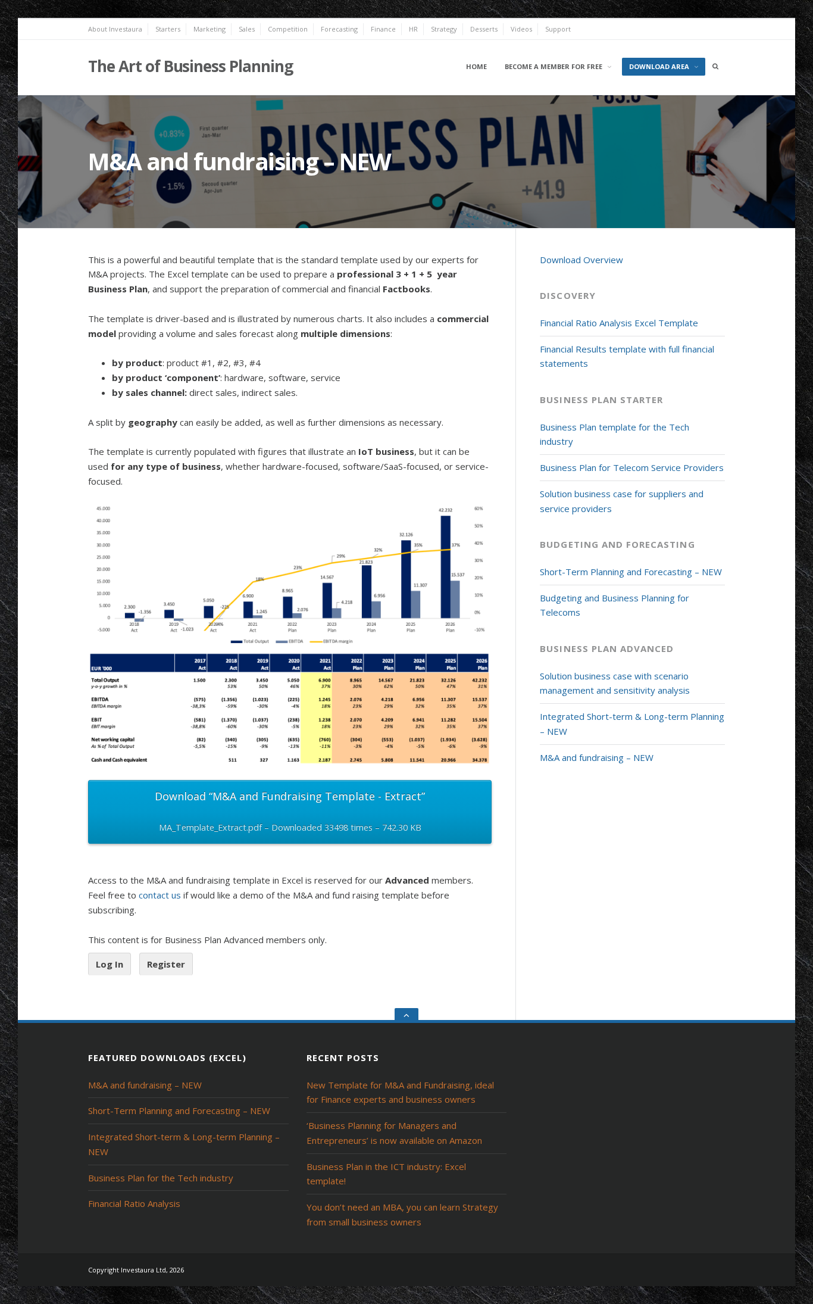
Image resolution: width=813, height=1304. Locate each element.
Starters (167, 28)
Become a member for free (553, 66)
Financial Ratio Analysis (134, 1203)
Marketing (209, 28)
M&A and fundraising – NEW (596, 757)
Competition (288, 28)
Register (166, 964)
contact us (160, 895)
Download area (659, 66)
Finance (383, 28)
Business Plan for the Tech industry (160, 1178)
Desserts (484, 28)
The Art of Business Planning (190, 66)
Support (558, 28)
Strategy (444, 28)
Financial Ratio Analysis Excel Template (619, 323)
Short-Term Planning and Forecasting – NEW (631, 572)
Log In (109, 964)
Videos (521, 28)
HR (413, 28)
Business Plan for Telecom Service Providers (632, 467)
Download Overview (581, 260)
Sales (247, 28)
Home (476, 66)
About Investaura (115, 28)
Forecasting (339, 28)
